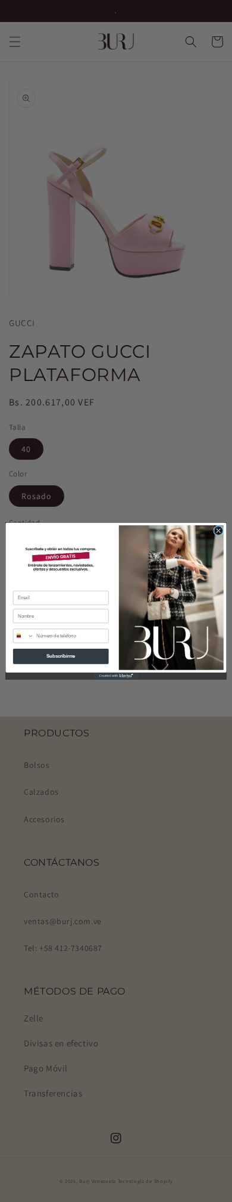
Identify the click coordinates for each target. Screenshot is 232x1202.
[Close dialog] (218, 530)
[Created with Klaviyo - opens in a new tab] (116, 676)
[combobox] (23, 636)
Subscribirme (61, 655)
